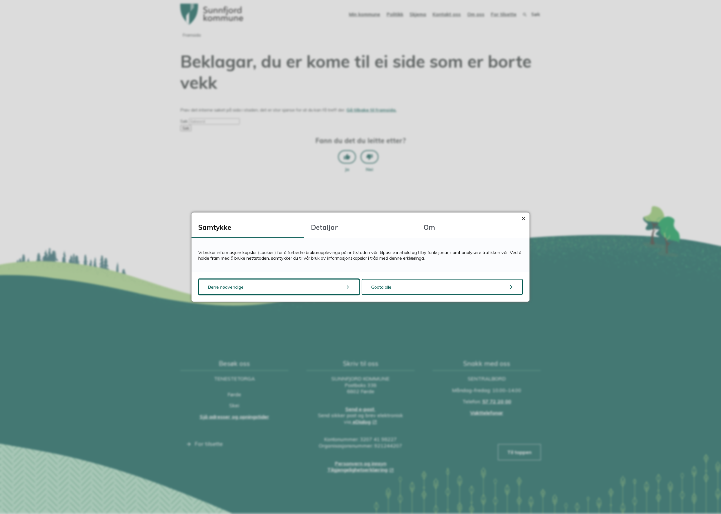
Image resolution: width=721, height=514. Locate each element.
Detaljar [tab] (324, 227)
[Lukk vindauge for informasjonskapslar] (523, 218)
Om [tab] (429, 227)
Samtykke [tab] (214, 227)
